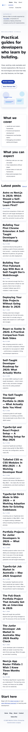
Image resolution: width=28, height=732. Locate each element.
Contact (11, 7)
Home (11, 2)
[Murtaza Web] (4, 5)
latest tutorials (14, 701)
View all (24, 186)
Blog (15, 2)
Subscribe (18, 7)
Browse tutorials (8, 82)
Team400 (6, 18)
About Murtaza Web (9, 86)
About (20, 2)
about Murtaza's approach (8, 703)
